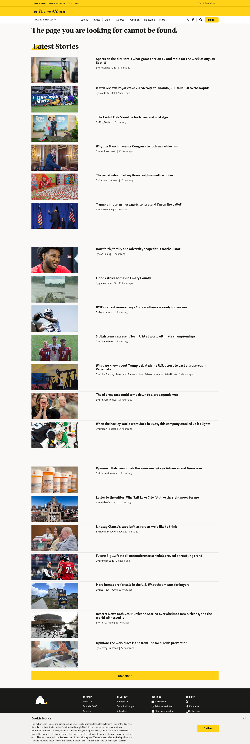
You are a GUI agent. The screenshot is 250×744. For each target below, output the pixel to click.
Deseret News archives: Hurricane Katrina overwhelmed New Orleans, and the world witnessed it (154, 616)
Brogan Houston (107, 429)
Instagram (194, 711)
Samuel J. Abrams (109, 180)
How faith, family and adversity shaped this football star (138, 249)
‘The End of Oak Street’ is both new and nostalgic (132, 117)
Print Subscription (164, 706)
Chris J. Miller (106, 622)
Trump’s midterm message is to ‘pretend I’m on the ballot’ (139, 204)
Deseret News (40, 3)
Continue (208, 728)
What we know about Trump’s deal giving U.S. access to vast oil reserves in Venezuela (151, 367)
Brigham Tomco (107, 399)
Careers (87, 711)
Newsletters (161, 701)
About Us (87, 701)
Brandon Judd (106, 560)
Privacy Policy (81, 737)
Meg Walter (105, 122)
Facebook (194, 706)
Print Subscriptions (206, 3)
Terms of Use (66, 737)
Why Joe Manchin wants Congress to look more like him (137, 146)
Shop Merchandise (164, 711)
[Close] (244, 718)
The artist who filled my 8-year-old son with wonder (134, 175)
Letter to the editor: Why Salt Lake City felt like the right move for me (147, 497)
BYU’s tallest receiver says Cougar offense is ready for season (141, 307)
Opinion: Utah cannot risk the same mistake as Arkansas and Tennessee (149, 468)
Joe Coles (104, 254)
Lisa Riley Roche (108, 589)
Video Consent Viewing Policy (107, 737)
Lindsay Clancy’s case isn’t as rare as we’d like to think (136, 526)
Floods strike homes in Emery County (123, 278)
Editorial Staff (90, 706)
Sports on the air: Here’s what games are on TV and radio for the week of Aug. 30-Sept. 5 (156, 61)
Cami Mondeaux (108, 151)
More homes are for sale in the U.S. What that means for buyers (142, 584)
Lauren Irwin (106, 209)
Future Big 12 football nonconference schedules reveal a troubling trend (149, 555)
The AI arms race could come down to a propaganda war (137, 394)
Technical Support (126, 706)
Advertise (122, 711)
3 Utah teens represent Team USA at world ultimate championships (146, 336)
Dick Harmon (106, 312)
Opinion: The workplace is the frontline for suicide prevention (141, 643)
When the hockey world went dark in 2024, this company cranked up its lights (153, 424)
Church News (73, 3)
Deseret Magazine (56, 3)
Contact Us (122, 701)
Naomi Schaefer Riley (110, 531)
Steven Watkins (107, 67)
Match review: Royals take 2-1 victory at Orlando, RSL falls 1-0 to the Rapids (152, 88)
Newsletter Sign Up (43, 19)
